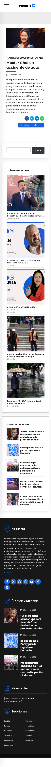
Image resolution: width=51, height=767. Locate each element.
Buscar (38, 150)
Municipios (30, 721)
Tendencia (8, 736)
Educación (30, 731)
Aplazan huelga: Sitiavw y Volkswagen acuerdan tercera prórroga (25, 355)
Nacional (8, 731)
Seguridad (30, 726)
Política (7, 726)
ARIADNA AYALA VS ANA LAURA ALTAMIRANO (21, 308)
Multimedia (8, 740)
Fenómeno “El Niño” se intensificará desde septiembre (24, 402)
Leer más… (8, 572)
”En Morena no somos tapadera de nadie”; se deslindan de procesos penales (32, 435)
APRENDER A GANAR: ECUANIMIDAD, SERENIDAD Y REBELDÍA (23, 261)
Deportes (29, 740)
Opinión (29, 736)
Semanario (8, 745)
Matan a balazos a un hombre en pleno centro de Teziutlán (31, 484)
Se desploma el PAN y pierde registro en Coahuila (31, 450)
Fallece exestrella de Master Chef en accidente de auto (24, 63)
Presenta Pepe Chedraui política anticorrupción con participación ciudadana (30, 468)
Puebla (7, 721)
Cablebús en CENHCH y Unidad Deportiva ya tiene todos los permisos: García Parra (25, 214)
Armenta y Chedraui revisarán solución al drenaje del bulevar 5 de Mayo (31, 500)
